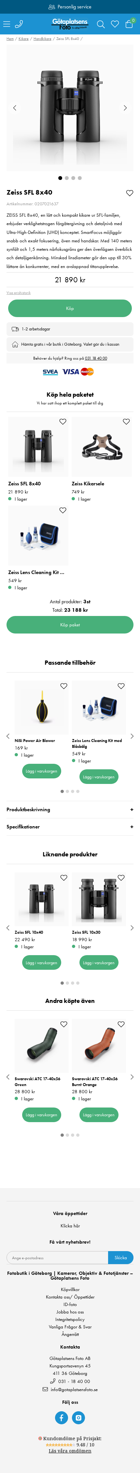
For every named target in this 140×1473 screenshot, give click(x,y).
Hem (10, 38)
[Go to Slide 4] (80, 178)
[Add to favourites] (129, 192)
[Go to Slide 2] (67, 178)
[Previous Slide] (14, 107)
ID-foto (70, 1304)
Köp (70, 308)
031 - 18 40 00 (73, 1381)
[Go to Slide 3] (73, 178)
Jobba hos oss (70, 1312)
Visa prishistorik (19, 293)
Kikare (24, 38)
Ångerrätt (70, 1334)
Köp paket (70, 624)
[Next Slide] (125, 107)
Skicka (121, 1257)
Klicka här (70, 1226)
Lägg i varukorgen (41, 771)
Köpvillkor (70, 1289)
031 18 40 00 (96, 358)
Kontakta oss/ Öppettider (70, 1297)
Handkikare (42, 38)
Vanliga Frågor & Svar (70, 1327)
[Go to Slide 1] (60, 178)
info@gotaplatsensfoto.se (74, 1389)
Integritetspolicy (70, 1319)
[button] (70, 108)
